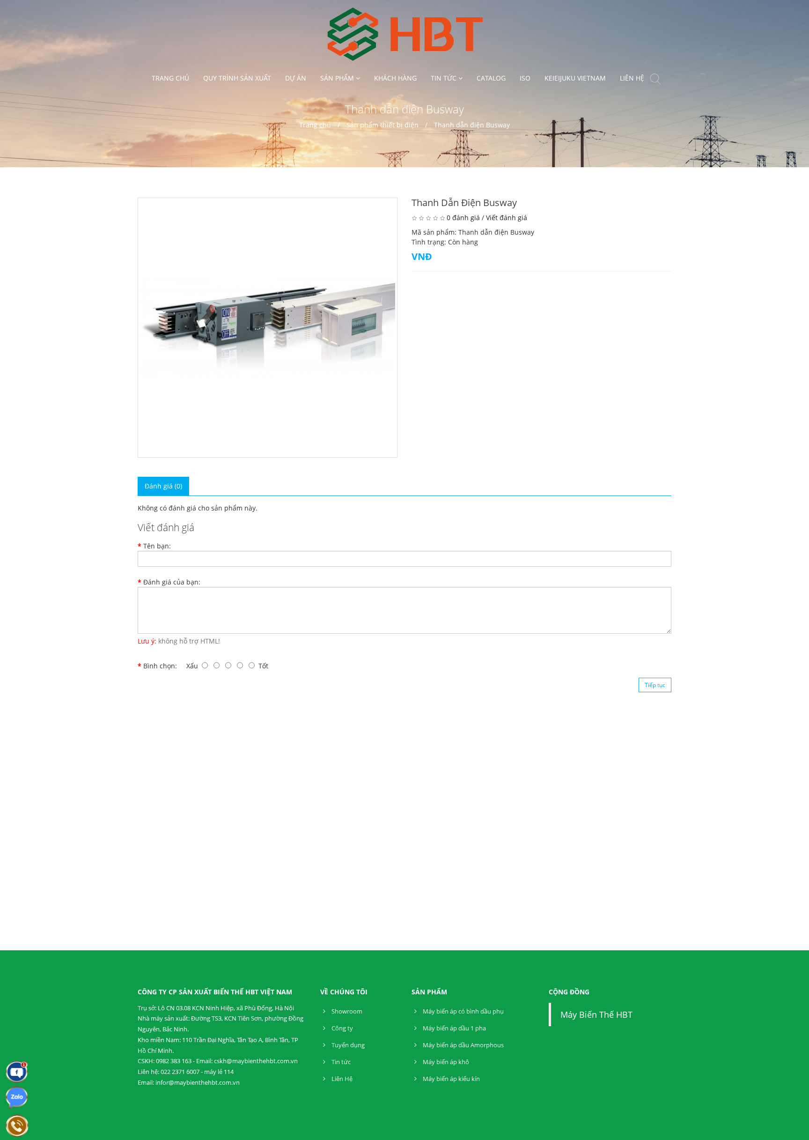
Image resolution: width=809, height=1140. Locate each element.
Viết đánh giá (506, 217)
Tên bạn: (157, 545)
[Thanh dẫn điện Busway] (267, 328)
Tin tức (340, 1062)
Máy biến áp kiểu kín (450, 1078)
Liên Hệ (341, 1078)
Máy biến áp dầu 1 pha (453, 1028)
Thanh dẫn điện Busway (472, 124)
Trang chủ (315, 124)
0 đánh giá (463, 217)
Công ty (341, 1028)
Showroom (346, 1011)
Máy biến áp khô (445, 1062)
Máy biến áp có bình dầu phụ (462, 1011)
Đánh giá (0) (163, 485)
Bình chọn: (160, 665)
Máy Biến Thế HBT (596, 1014)
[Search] (655, 80)
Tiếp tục (655, 685)
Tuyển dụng (347, 1045)
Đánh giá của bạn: (171, 581)
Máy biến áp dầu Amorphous (462, 1045)
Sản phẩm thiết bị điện (383, 124)
